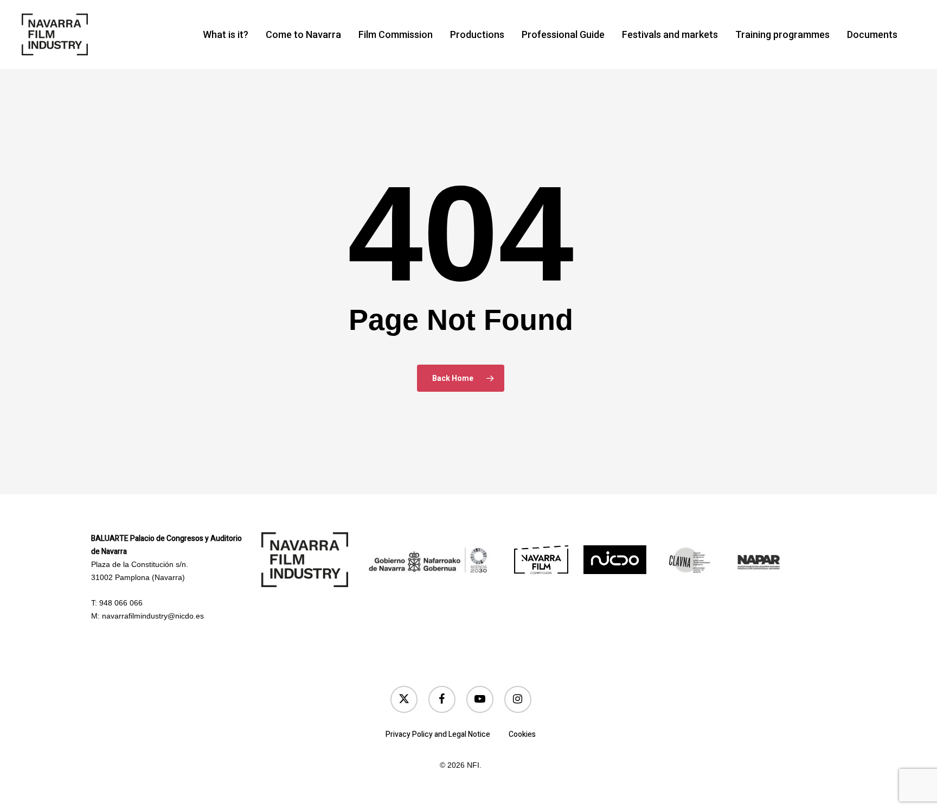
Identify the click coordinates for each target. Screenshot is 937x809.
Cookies (522, 734)
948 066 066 (121, 602)
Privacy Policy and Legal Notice (438, 734)
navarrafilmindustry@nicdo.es (153, 615)
